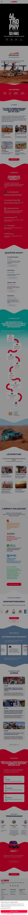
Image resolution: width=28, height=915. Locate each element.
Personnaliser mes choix (6, 908)
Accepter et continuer (14, 911)
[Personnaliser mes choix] (26, 902)
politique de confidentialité (10, 913)
